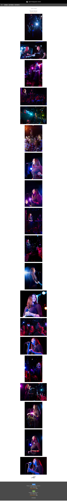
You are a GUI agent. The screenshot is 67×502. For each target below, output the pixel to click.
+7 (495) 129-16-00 (33, 488)
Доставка (11, 4)
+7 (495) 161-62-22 (33, 495)
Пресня (34, 484)
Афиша (6, 4)
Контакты (17, 4)
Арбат (34, 491)
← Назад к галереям (33, 8)
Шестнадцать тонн (35, 2)
